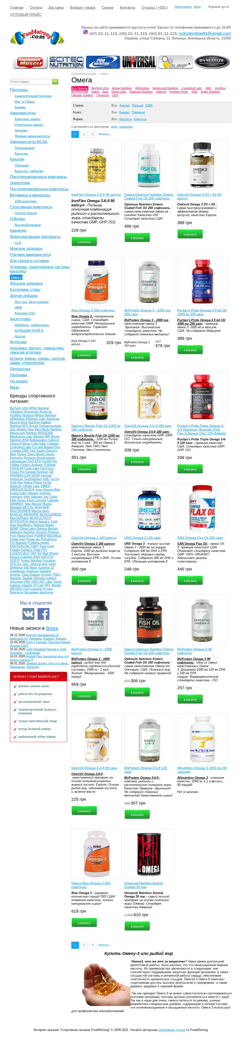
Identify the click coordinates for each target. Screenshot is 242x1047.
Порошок (22, 165)
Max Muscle (33, 504)
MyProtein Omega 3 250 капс (137, 344)
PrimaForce (49, 539)
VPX (47, 585)
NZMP (14, 528)
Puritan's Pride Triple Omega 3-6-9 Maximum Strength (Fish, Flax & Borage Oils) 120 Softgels (201, 429)
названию (126, 126)
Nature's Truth (47, 521)
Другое (20, 336)
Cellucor (53, 440)
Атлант (48, 589)
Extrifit (46, 461)
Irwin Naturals (33, 496)
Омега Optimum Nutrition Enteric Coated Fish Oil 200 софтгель (149, 196)
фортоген (46, 592)
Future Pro (17, 472)
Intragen (33, 493)
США (149, 105)
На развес (19, 381)
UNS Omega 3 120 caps (142, 538)
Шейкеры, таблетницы (32, 325)
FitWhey (50, 465)
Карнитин (18, 231)
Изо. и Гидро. (25, 101)
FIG (54, 461)
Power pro (33, 539)
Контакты (127, 7)
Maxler (47, 504)
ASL (13, 429)
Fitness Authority (32, 465)
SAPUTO (47, 557)
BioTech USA (100, 88)
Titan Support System (37, 574)
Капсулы (140, 119)
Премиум (138, 112)
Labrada (52, 500)
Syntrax (15, 574)
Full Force (47, 468)
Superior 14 (46, 567)
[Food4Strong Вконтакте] (28, 614)
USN (34, 581)
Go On (54, 479)
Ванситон (16, 592)
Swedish (45, 571)
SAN (194, 92)
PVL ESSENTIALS (28, 551)
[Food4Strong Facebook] (43, 614)
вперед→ (105, 134)
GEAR (35, 475)
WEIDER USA (19, 589)
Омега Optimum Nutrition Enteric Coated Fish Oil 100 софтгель (149, 651)
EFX (38, 461)
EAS (31, 461)
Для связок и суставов (29, 261)
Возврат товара (82, 7)
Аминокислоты (23, 113)
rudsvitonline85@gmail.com (205, 33)
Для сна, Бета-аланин (32, 302)
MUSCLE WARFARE (24, 514)
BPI (47, 436)
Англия (124, 105)
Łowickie (36, 589)
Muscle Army (40, 511)
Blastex (39, 436)
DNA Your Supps (34, 450)
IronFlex (220, 88)
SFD (13, 564)
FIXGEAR (17, 468)
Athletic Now (25, 429)
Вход (197, 7)
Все (114, 105)
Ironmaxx (16, 496)
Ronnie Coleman (21, 557)
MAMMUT (17, 504)
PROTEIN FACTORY (24, 546)
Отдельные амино (29, 125)
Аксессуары (20, 319)
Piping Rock (25, 535)
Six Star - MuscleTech (32, 564)
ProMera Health (38, 543)
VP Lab (38, 585)
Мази (14, 387)
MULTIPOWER (20, 511)
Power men (17, 539)
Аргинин (21, 130)
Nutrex (49, 525)
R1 (39, 553)
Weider (56, 585)
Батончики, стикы (25, 290)
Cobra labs (38, 443)
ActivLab (46, 411)
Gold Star (16, 482)
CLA (18, 243)
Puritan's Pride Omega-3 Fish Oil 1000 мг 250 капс (201, 312)
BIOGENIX (45, 433)
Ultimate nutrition (82, 95)
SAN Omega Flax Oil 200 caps (200, 538)
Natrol (95, 92)
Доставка (56, 7)
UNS (115, 95)
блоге (52, 628)
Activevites (32, 411)
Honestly (16, 486)
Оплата (36, 7)
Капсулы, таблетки (29, 171)
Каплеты (125, 119)
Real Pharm (50, 553)
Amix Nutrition (30, 422)
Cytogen (16, 450)
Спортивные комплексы (31, 207)
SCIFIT (15, 560)
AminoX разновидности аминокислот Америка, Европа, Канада (38, 636)
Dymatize (16, 458)
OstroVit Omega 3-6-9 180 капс (148, 426)
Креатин (17, 159)
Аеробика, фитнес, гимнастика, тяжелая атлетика (37, 350)
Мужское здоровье (26, 249)
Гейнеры (17, 219)
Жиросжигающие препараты (35, 237)
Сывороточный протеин (33, 96)
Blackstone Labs (21, 436)
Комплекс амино (27, 119)
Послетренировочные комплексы (39, 189)
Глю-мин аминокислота (30, 255)
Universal (102, 95)
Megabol (16, 507)
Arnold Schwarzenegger (45, 426)
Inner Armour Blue (47, 489)
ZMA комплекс (26, 201)
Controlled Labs (192, 88)
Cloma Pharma (20, 443)
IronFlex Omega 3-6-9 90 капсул (96, 194)
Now (105, 92)
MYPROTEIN (79, 92)
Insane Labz (18, 493)
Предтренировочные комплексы (38, 177)
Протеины (19, 90)
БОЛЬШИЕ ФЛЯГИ (29, 330)
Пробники (18, 375)
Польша (137, 105)
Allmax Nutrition (122, 88)
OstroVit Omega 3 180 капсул (93, 538)
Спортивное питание (83, 73)
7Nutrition (16, 411)
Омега (104, 73)
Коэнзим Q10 (25, 313)
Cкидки (107, 7)
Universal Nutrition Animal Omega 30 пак (143, 885)
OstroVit (161, 92)
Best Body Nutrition (48, 429)
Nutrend (39, 525)
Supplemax (17, 571)
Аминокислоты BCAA (29, 142)
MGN (38, 507)
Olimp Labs (119, 92)
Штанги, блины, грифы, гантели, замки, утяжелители (38, 361)
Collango (53, 443)
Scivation (49, 560)
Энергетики (20, 183)
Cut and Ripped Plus (46, 447)
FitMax (14, 465)
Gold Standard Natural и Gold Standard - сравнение (38, 651)
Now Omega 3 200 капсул (83, 342)
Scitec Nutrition (210, 92)
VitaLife (27, 585)
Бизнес (124, 112)
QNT (33, 553)
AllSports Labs (36, 419)
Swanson (32, 571)
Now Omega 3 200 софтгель (93, 310)
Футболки (18, 342)
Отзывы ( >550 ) (155, 7)
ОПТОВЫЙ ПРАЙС (26, 15)
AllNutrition (142, 88)
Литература (20, 369)
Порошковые (25, 148)
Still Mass (30, 567)
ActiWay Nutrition (22, 415)
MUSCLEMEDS (50, 514)
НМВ (18, 307)
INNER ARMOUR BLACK (30, 487)
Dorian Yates (26, 454)
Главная (16, 7)
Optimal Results (47, 528)
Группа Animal (26, 213)
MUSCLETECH (40, 518)
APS (25, 426)
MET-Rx (28, 507)
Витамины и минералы (30, 195)
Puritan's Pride (178, 92)
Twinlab (27, 578)
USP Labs (45, 581)
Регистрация (183, 7)
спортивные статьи (171, 1030)
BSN (25, 440)
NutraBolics (25, 525)
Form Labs (32, 468)
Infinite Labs (31, 486)
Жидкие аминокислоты (32, 136)
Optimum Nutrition (141, 92)
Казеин (20, 107)
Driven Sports (45, 454)
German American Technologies (31, 477)
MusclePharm (19, 518)
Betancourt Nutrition (165, 88)
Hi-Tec (47, 482)
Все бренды (80, 88)
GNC (208, 88)
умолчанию (101, 126)
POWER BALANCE (48, 535)
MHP (46, 507)
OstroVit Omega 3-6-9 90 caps (94, 768)
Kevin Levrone (36, 500)
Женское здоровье (26, 283)
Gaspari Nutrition (36, 472)
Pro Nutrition (18, 543)
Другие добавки (24, 296)
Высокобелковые (28, 225)
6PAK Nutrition (39, 408)
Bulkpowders (38, 440)
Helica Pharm (33, 482)
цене (114, 126)
